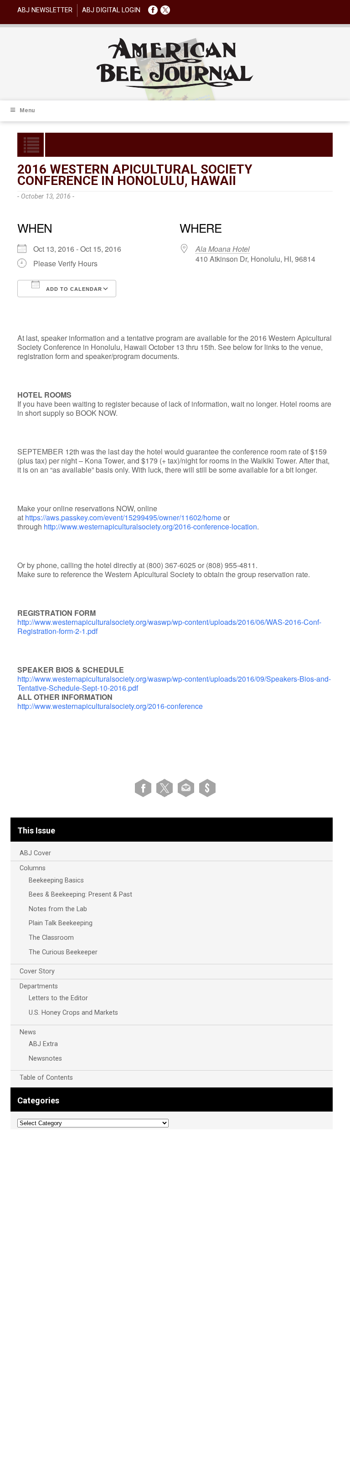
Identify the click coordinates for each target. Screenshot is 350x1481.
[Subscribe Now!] (207, 788)
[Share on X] (166, 788)
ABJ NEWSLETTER (44, 10)
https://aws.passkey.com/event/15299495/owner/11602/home (123, 517)
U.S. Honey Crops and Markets (73, 1013)
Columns (33, 868)
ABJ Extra (43, 1044)
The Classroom (51, 938)
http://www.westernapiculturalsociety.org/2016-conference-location (150, 526)
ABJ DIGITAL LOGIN (111, 10)
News (28, 1032)
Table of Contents (46, 1078)
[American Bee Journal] (175, 87)
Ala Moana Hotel (223, 249)
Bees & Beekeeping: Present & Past (80, 894)
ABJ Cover (35, 853)
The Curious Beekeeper (63, 952)
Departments (39, 986)
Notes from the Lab (58, 909)
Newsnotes (45, 1058)
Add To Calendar (73, 289)
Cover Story (37, 971)
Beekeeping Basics (56, 880)
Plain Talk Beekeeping (61, 923)
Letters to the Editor (58, 998)
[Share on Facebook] (144, 788)
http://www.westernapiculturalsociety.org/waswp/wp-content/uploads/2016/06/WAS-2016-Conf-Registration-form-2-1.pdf (169, 626)
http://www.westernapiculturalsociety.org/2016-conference (110, 706)
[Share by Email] (187, 788)
